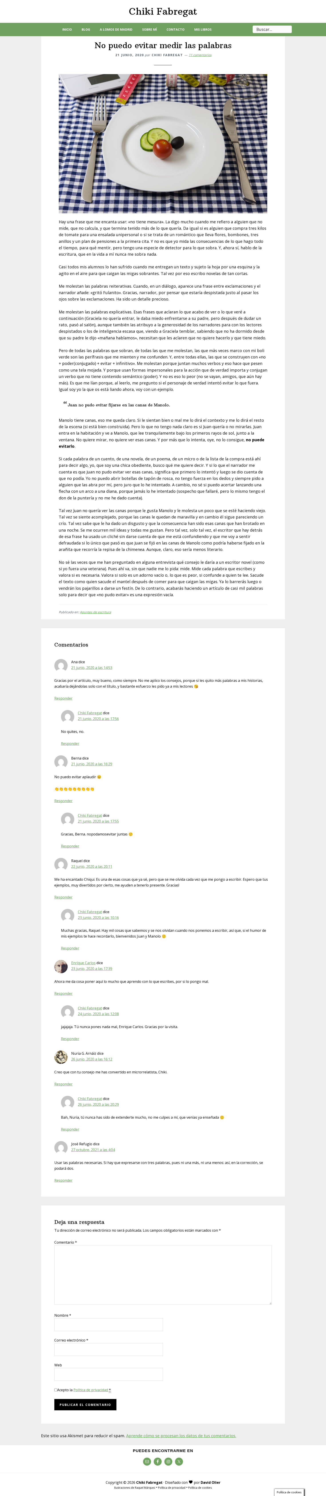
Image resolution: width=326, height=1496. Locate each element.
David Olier (210, 1482)
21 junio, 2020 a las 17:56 (98, 718)
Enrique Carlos (83, 962)
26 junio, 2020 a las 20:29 (98, 1104)
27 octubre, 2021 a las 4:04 (93, 1149)
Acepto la (84, 1389)
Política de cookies (200, 1488)
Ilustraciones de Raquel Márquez (134, 1488)
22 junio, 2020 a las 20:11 (91, 866)
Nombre (62, 1315)
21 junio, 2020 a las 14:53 (91, 667)
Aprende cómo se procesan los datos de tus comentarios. (181, 1435)
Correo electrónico (71, 1340)
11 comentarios (200, 55)
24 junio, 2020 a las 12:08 (98, 1013)
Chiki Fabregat (163, 11)
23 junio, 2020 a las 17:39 (91, 968)
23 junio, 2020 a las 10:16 (98, 917)
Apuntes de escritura (95, 612)
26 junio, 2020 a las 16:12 (91, 1059)
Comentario (65, 1242)
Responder (63, 698)
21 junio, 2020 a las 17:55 (98, 821)
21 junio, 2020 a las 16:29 (91, 764)
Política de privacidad (90, 1389)
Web (58, 1365)
